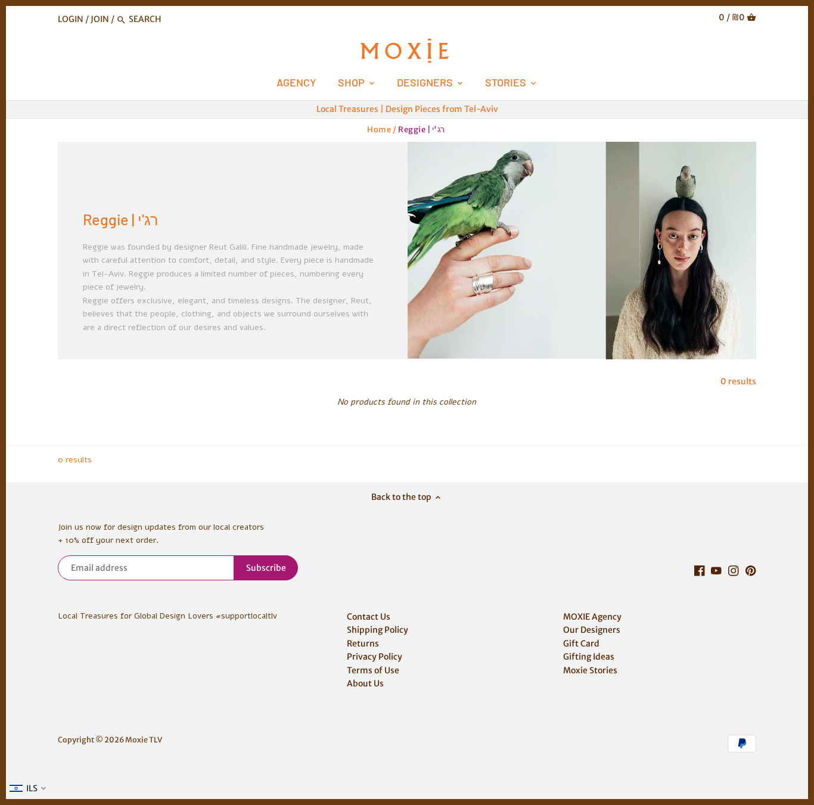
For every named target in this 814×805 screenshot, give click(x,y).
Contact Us (368, 616)
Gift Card (581, 643)
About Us (365, 683)
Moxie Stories (590, 670)
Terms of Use (373, 670)
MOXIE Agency (592, 616)
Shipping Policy (377, 629)
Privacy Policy (374, 656)
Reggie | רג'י (421, 130)
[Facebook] (699, 571)
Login (70, 19)
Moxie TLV (143, 739)
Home (379, 130)
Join (100, 19)
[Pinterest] (750, 571)
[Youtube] (716, 571)
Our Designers (591, 629)
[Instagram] (733, 571)
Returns (363, 643)
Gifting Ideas (588, 656)
